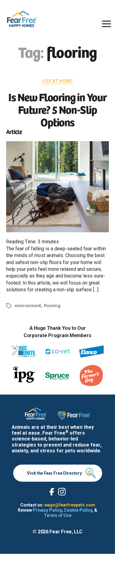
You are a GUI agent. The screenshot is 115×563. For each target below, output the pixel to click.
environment (28, 305)
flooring (52, 305)
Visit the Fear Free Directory (54, 473)
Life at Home (57, 81)
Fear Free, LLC (65, 532)
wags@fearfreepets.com (69, 504)
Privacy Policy (47, 510)
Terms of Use (57, 515)
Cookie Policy (78, 510)
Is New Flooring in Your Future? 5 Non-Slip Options (57, 109)
